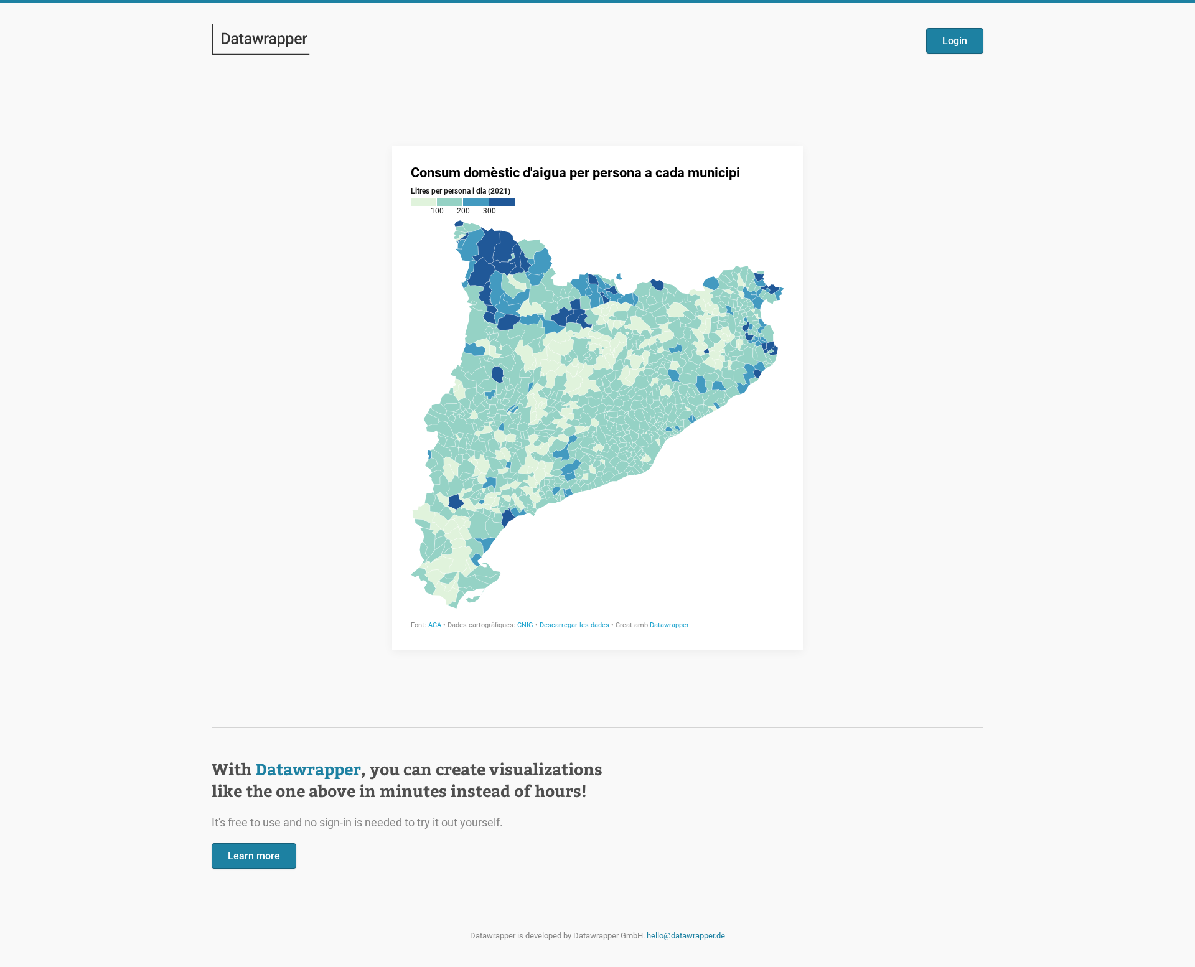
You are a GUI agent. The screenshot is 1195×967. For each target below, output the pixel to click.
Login (954, 41)
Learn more (254, 856)
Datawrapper (308, 769)
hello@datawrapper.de (686, 935)
